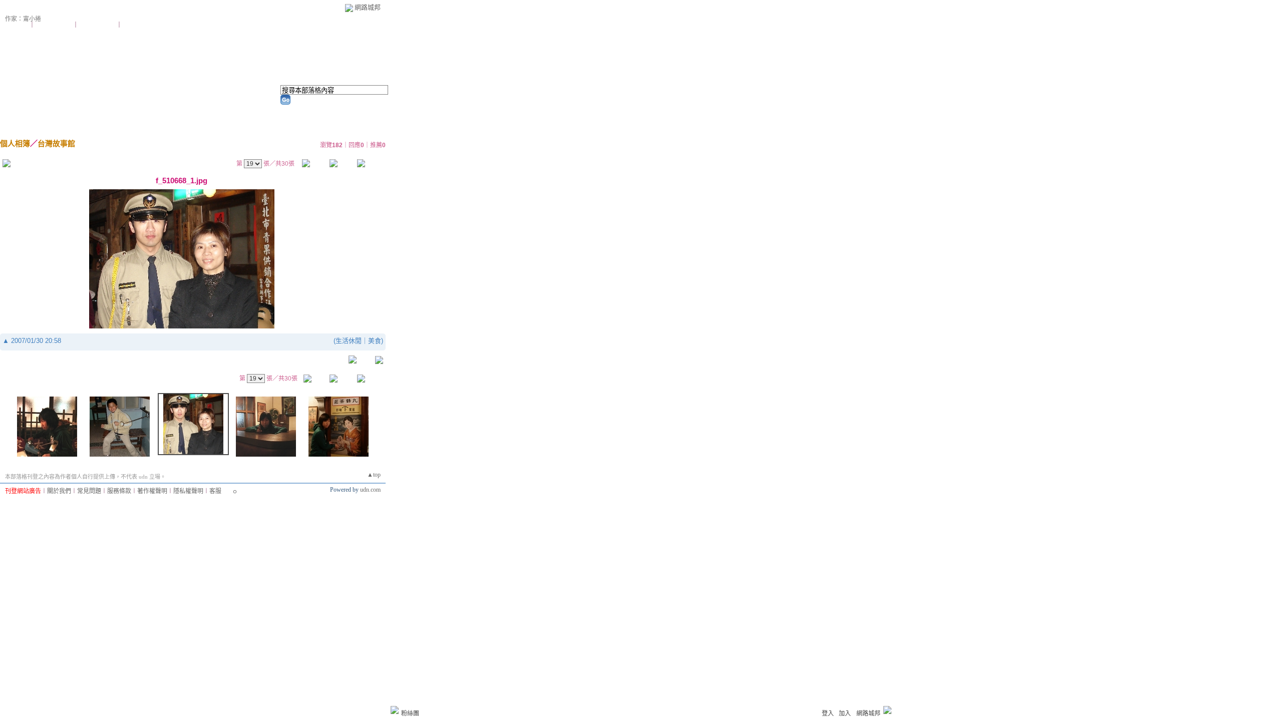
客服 (215, 491)
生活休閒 (349, 340)
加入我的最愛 (98, 25)
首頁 (33, 110)
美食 (374, 340)
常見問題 (89, 491)
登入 (828, 713)
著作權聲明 (152, 491)
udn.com (370, 489)
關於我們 (59, 491)
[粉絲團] (395, 710)
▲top (374, 474)
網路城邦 (368, 7)
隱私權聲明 (188, 491)
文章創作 (88, 110)
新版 (136, 13)
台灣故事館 (56, 143)
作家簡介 (266, 110)
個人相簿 (150, 110)
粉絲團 (410, 713)
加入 (845, 713)
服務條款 (119, 491)
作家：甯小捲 (23, 19)
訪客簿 (208, 110)
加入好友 (17, 25)
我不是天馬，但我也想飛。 (59, 13)
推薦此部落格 (55, 25)
